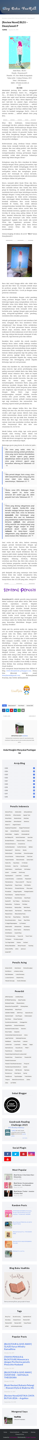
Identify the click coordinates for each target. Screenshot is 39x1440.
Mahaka (25, 1044)
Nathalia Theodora (20, 894)
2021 (20, 781)
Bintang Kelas (24, 1006)
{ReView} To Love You (18, 1251)
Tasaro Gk (20, 936)
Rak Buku (26, 1070)
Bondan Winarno (9, 840)
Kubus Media (17, 1041)
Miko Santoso (8, 888)
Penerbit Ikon (18, 1057)
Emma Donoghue (28, 853)
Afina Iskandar (17, 815)
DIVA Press (20, 1012)
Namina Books (9, 1047)
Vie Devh (25, 942)
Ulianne (19, 942)
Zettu (6, 1082)
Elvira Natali (18, 853)
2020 (19, 784)
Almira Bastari (17, 821)
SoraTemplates (13, 1437)
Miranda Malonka (19, 888)
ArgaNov (16, 834)
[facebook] (7, 1154)
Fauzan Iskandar (9, 859)
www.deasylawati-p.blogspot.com (18, 671)
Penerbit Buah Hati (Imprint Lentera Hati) (15, 1054)
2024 (20, 771)
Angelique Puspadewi (11, 827)
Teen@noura (8, 1076)
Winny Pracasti (22, 945)
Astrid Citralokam (20, 837)
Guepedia (16, 1031)
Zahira (28, 1079)
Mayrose (29, 882)
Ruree (19, 920)
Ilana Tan (15, 866)
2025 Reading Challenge (16, 1127)
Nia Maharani (8, 898)
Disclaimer (25, 1432)
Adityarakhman (28, 812)
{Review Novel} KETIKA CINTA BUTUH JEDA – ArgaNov (19, 1396)
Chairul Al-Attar (21, 840)
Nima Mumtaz (18, 898)
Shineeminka (18, 926)
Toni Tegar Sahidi (9, 942)
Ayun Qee (30, 837)
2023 (19, 774)
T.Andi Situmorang (10, 936)
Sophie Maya (18, 933)
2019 (20, 787)
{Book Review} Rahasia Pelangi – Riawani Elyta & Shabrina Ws (19, 1386)
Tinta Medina (28, 1076)
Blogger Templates (31, 1437)
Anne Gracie (18, 968)
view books (24, 1138)
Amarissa (26, 821)
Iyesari (7, 872)
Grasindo (23, 1028)
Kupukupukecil (9, 875)
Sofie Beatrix (8, 933)
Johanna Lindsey (18, 971)
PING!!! (27, 1047)
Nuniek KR (8, 901)
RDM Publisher (9, 1070)
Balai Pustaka (21, 1000)
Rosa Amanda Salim (10, 920)
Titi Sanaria (8, 939)
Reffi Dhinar (27, 907)
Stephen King (19, 977)
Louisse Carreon (9, 977)
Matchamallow (9, 882)
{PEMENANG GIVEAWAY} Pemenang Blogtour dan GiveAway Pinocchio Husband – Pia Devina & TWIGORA (22, 1212)
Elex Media (21, 705)
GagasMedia (8, 1025)
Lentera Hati (8, 1044)
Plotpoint (26, 1063)
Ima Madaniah (24, 866)
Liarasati (26, 875)
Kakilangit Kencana (21, 1038)
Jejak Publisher (9, 1038)
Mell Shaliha (27, 885)
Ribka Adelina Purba (20, 913)
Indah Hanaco (8, 869)
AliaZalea (26, 818)
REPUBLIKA (18, 1070)
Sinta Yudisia (17, 929)
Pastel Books (8, 1051)
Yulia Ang (30, 945)
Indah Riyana (18, 869)
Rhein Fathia (27, 910)
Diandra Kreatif (9, 1016)
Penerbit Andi (18, 1051)
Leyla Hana (18, 875)
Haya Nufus (16, 862)
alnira (16, 948)
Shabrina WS (8, 926)
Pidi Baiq (24, 904)
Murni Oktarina (9, 894)
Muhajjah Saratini (28, 891)
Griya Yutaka (8, 1031)
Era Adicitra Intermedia (11, 1022)
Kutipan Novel (17, 1319)
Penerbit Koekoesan (10, 1060)
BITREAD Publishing (10, 1000)
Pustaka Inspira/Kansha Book (13, 1066)
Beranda (4, 18)
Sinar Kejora (8, 929)
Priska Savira (8, 907)
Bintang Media (9, 1009)
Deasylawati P (12, 705)
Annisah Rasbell (15, 831)
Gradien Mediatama (19, 1025)
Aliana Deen (8, 821)
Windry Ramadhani (10, 945)
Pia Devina (17, 904)
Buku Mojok (18, 1009)
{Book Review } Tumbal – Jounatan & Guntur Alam (24, 1192)
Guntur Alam (30, 859)
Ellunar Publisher (18, 1019)
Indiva (25, 1035)
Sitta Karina (27, 929)
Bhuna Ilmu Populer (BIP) (11, 1006)
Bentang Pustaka (9, 1003)
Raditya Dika (18, 907)
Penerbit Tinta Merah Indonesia (13, 1063)
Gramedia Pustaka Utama (12, 1028)
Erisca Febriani (9, 856)
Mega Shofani (8, 885)
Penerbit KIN (28, 1057)
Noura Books (19, 1047)
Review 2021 (26, 1319)
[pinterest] (23, 1154)
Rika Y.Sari (8, 917)
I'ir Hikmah (24, 862)
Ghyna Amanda (20, 859)
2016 (19, 797)
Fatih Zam (29, 856)
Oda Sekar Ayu (25, 901)
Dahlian (31, 847)
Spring (25, 1073)
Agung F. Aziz (26, 815)
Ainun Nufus (8, 818)
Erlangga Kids (23, 1022)
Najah (31, 1044)
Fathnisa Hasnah (20, 856)
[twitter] (15, 1154)
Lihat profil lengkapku (19, 1419)
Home (5, 1432)
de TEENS (13, 1082)
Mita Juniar (29, 888)
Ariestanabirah (25, 834)
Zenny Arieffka (9, 948)
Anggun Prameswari (24, 827)
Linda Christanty (9, 878)
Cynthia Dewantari (10, 847)
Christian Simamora (10, 843)
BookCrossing (16, 1316)
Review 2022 (8, 1323)
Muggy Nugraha (18, 891)
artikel (7, 1326)
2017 (20, 793)
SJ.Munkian (23, 923)
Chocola (29, 840)
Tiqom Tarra (28, 936)
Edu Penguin (19, 1016)
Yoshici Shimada (21, 980)
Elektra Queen (8, 853)
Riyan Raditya (16, 917)
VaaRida (4, 30)
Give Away (8, 1319)
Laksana (25, 1041)
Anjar (6, 831)
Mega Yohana (18, 885)
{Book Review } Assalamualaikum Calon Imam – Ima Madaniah (23, 1184)
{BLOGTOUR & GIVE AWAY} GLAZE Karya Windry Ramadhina (18, 1346)
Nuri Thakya (16, 901)
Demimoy (17, 850)
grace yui (23, 948)
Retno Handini (9, 910)
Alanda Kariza (17, 818)
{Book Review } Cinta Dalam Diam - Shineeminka (24, 1176)
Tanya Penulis (27, 1323)
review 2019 (11, 18)
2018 (20, 790)
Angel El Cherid (16, 824)
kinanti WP (8, 952)
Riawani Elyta (8, 913)
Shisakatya (27, 926)
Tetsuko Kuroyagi (9, 980)
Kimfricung (22, 872)
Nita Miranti (27, 898)
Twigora (7, 1079)
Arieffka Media (19, 996)
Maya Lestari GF (20, 882)
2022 (19, 778)
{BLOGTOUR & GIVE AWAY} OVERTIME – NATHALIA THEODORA (18, 1375)
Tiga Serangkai (18, 1076)
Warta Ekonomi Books (18, 1079)
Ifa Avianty (8, 866)
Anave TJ (7, 824)
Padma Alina (8, 904)
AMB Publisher (9, 996)
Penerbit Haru (8, 1057)
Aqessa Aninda (25, 831)
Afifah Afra (8, 815)
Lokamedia (19, 878)
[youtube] (7, 1159)
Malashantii (28, 878)
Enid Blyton (8, 971)
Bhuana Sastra (20, 1003)
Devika (24, 850)
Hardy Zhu (8, 862)
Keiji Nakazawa (9, 974)
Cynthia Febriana (21, 847)
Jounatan (13, 872)
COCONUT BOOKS (9, 1012)
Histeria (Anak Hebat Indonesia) (13, 1035)
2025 (19, 768)
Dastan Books (29, 1012)
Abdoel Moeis (8, 812)
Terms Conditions (14, 1432)
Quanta (25, 1066)
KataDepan (8, 1041)
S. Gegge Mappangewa (11, 923)
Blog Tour (7, 1316)
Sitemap (33, 1432)
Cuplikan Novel (27, 1316)
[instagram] (31, 1154)
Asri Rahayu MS (9, 837)
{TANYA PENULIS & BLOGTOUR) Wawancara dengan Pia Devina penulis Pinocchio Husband (17, 1360)
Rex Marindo (18, 910)
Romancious (8, 1073)
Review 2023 (17, 1323)
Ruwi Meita (27, 920)
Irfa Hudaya (27, 869)
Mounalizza (8, 891)
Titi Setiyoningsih (18, 939)
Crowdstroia (21, 843)
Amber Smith (8, 968)
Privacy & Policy (19, 1434)
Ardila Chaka (8, 834)
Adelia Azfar (18, 812)
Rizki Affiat (26, 917)
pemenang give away (16, 1326)
